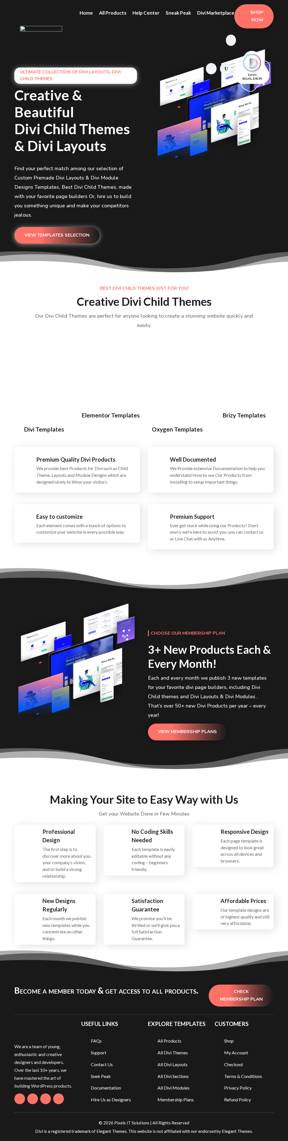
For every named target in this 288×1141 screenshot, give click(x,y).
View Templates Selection (56, 235)
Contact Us (102, 1064)
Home (86, 13)
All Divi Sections (173, 1076)
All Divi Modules (174, 1087)
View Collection (44, 435)
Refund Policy (237, 1099)
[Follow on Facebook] (19, 1098)
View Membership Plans (187, 732)
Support (98, 1052)
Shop (229, 1040)
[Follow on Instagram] (45, 1098)
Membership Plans (176, 1099)
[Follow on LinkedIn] (58, 1098)
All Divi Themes (173, 1052)
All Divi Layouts (173, 1064)
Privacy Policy (238, 1087)
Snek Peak (101, 1076)
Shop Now (257, 16)
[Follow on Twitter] (32, 1098)
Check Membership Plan (241, 995)
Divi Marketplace (215, 13)
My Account (236, 1052)
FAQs (96, 1040)
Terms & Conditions (243, 1076)
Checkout (233, 1064)
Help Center (145, 13)
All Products (112, 13)
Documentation (106, 1087)
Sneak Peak (178, 13)
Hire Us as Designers (111, 1099)
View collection (110, 421)
